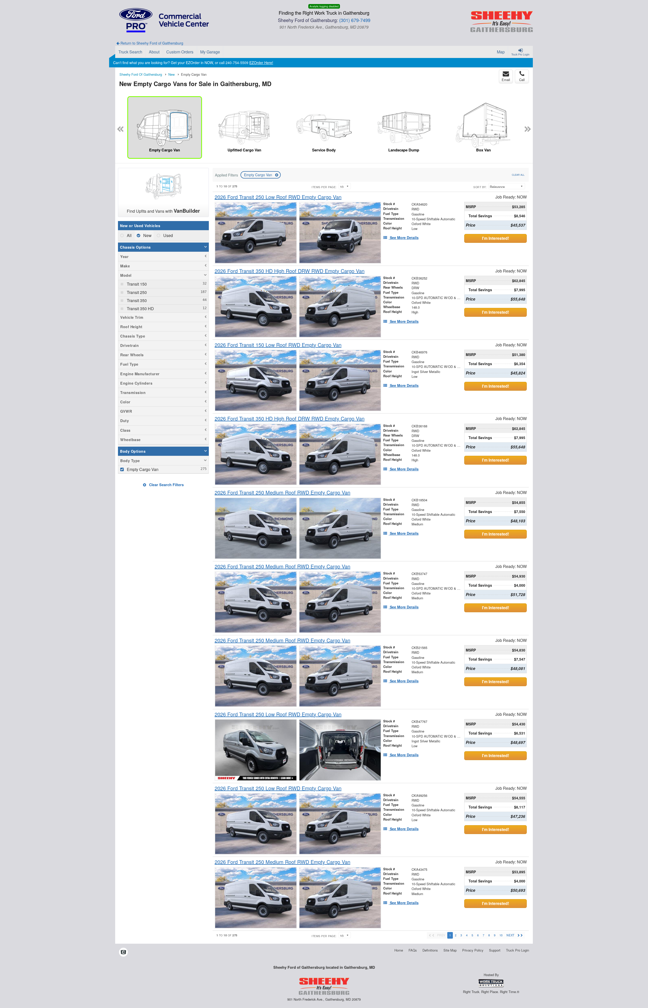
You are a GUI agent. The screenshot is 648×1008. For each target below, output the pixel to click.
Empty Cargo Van (258, 174)
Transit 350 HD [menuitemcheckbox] (140, 308)
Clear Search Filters (166, 484)
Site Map (450, 950)
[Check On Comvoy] (123, 952)
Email (506, 79)
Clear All (518, 174)
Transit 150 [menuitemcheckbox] (136, 284)
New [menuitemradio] (147, 235)
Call (522, 79)
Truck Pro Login (517, 950)
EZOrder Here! (261, 62)
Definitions (430, 950)
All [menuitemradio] (129, 235)
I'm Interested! (495, 238)
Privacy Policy (472, 950)
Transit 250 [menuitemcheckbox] (136, 292)
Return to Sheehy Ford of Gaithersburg (151, 43)
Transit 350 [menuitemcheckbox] (136, 300)
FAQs (413, 950)
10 (500, 935)
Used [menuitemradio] (167, 235)
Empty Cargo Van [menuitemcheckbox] (142, 469)
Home (398, 950)
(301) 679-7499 (354, 20)
